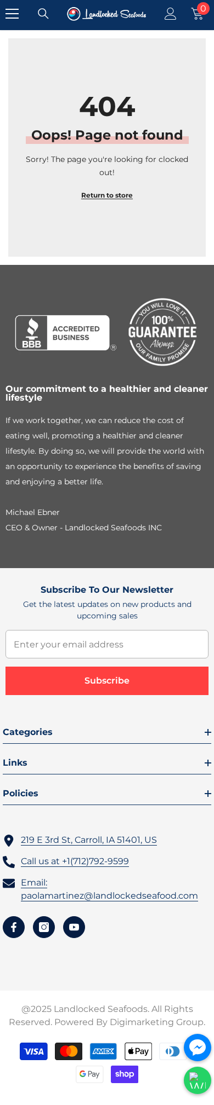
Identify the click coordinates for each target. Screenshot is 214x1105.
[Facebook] (14, 927)
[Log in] (171, 14)
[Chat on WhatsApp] (197, 1080)
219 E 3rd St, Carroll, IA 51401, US (89, 840)
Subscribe (107, 680)
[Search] (43, 13)
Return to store (107, 195)
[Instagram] (44, 927)
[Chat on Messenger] (197, 1047)
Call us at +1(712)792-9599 (75, 861)
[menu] (12, 13)
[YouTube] (74, 927)
